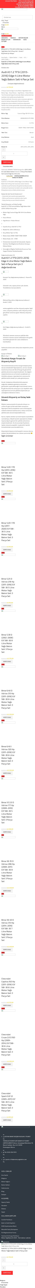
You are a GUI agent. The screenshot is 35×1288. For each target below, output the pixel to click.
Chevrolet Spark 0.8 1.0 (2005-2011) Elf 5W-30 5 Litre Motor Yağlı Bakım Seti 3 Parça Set (8, 1102)
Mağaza (4, 1178)
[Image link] (15, 1129)
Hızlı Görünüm (3, 463)
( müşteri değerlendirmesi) (16, 83)
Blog (2, 1191)
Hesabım (4, 1205)
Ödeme (3, 1208)
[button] (7, 494)
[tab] (9, 176)
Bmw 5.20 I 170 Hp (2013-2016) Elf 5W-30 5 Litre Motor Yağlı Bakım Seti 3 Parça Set (8, 476)
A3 (25, 57)
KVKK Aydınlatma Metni (9, 1226)
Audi (20, 57)
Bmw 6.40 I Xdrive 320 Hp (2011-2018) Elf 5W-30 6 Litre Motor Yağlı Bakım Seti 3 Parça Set (8, 755)
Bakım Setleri (13, 57)
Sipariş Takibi (5, 1202)
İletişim (3, 1194)
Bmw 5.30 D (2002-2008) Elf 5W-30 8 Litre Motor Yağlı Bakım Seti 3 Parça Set (7, 643)
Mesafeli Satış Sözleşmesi (9, 1229)
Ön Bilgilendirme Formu (8, 1232)
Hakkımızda (5, 1188)
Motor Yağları (5, 1181)
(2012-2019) (4, 59)
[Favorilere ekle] (8, 463)
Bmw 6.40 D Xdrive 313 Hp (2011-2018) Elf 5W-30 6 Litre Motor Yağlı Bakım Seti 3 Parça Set (8, 699)
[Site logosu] (14, 11)
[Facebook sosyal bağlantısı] (3, 1166)
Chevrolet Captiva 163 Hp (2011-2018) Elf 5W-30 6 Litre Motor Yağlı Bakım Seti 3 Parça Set (8, 987)
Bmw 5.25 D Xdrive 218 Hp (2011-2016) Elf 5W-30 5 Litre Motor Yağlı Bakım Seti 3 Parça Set (8, 587)
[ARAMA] (30, 17)
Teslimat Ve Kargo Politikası (10, 1236)
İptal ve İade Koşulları (8, 1223)
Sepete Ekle (7, 162)
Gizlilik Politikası (6, 1219)
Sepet (3, 1212)
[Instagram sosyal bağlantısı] (8, 1166)
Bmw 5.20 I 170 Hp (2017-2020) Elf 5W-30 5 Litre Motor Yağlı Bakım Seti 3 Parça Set (8, 531)
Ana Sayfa (4, 57)
